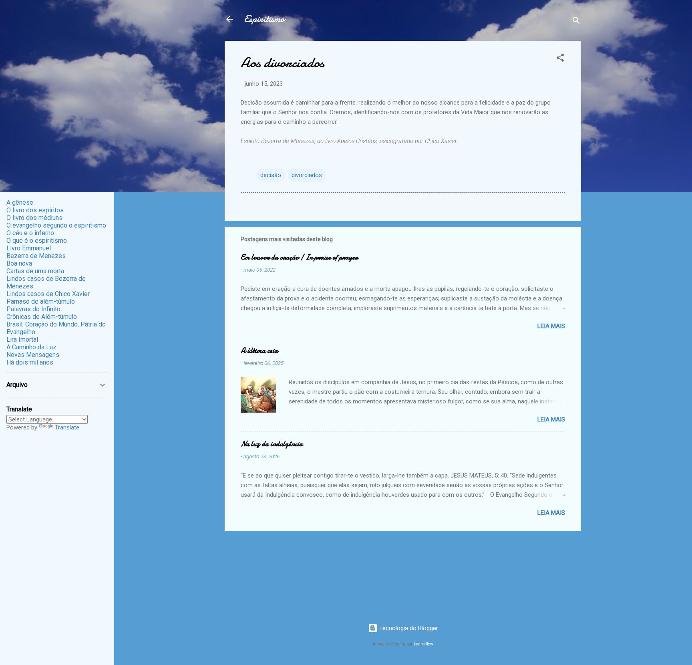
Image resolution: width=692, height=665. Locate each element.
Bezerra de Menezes (36, 256)
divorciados (307, 175)
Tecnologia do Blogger (408, 628)
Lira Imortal (22, 339)
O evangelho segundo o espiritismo (56, 225)
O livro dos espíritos (35, 210)
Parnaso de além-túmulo (40, 301)
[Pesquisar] (576, 22)
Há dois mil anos (29, 362)
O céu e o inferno (30, 233)
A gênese (19, 202)
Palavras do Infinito (33, 309)
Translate (67, 427)
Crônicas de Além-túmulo (41, 316)
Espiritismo (264, 19)
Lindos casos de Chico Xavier (48, 294)
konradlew (423, 644)
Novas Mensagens (32, 355)
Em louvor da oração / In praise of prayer (299, 257)
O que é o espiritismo (36, 240)
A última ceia (259, 351)
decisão (270, 175)
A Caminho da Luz (31, 347)
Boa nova (19, 263)
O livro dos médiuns (34, 218)
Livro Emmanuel (28, 248)
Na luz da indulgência (272, 444)
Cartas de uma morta (35, 271)
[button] (560, 59)
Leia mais (551, 326)
